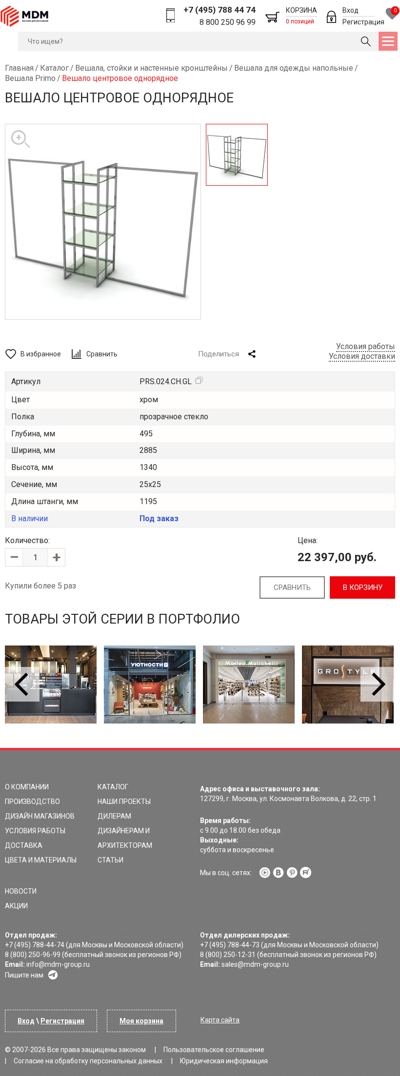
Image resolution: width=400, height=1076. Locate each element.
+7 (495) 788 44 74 (219, 10)
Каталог (113, 787)
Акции (16, 906)
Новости (21, 891)
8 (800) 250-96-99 (32, 955)
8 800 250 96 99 (228, 22)
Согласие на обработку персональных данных (88, 1061)
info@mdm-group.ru (58, 964)
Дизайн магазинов (40, 816)
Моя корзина (141, 1021)
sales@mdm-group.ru (255, 964)
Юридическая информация (224, 1061)
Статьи (110, 860)
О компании (27, 787)
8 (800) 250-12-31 (228, 955)
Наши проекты (124, 801)
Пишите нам (24, 975)
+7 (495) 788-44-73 (230, 945)
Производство (32, 801)
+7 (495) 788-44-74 (34, 945)
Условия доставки (362, 356)
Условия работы (365, 346)
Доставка (23, 845)
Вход (350, 10)
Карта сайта (220, 1020)
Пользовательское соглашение (213, 1050)
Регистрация (363, 22)
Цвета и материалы (41, 860)
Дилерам (114, 816)
